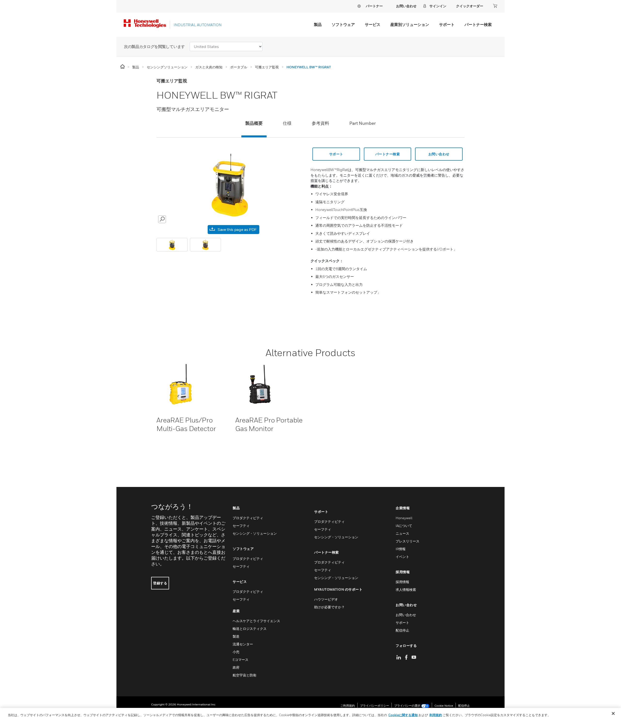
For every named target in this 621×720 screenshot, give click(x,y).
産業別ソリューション (409, 24)
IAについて (404, 526)
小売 (236, 652)
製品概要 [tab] (254, 123)
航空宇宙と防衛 (244, 675)
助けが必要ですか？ (329, 607)
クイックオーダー (469, 6)
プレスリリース (407, 541)
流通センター (243, 644)
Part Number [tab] (362, 123)
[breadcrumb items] (122, 66)
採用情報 (402, 582)
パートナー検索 (478, 24)
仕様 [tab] (287, 123)
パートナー (374, 6)
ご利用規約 (347, 705)
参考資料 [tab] (320, 123)
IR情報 (401, 549)
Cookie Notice (443, 705)
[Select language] (359, 6)
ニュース (402, 533)
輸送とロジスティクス (250, 628)
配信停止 (402, 630)
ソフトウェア (343, 24)
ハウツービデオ (326, 599)
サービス (372, 24)
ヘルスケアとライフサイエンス (256, 621)
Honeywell (404, 518)
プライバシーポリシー (374, 705)
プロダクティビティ (248, 518)
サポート (447, 24)
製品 (318, 24)
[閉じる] (613, 713)
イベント (402, 557)
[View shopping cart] (495, 6)
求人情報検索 (406, 589)
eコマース (240, 659)
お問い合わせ (438, 154)
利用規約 (435, 715)
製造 (236, 636)
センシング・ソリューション (255, 533)
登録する (160, 583)
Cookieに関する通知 (403, 715)
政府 (236, 667)
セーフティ (241, 526)
